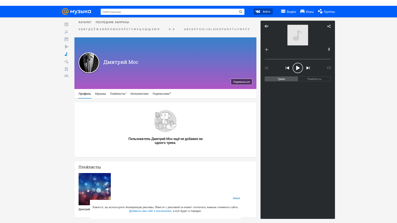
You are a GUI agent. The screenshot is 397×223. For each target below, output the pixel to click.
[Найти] (240, 12)
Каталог (85, 22)
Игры (309, 11)
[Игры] (66, 76)
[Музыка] (66, 54)
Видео (291, 11)
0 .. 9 (171, 29)
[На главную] (77, 11)
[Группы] (66, 61)
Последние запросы (112, 22)
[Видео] (66, 46)
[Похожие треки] (329, 49)
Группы (329, 11)
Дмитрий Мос (120, 62)
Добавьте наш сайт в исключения (150, 210)
